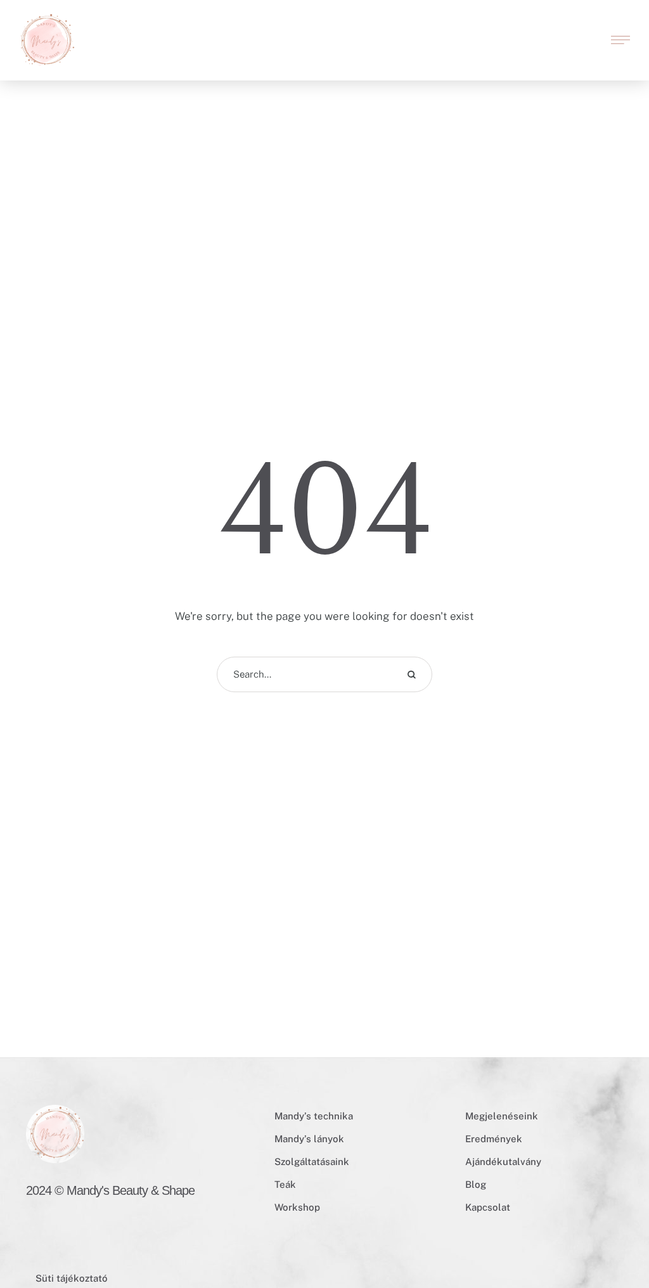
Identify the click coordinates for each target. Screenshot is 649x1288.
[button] (614, 26)
